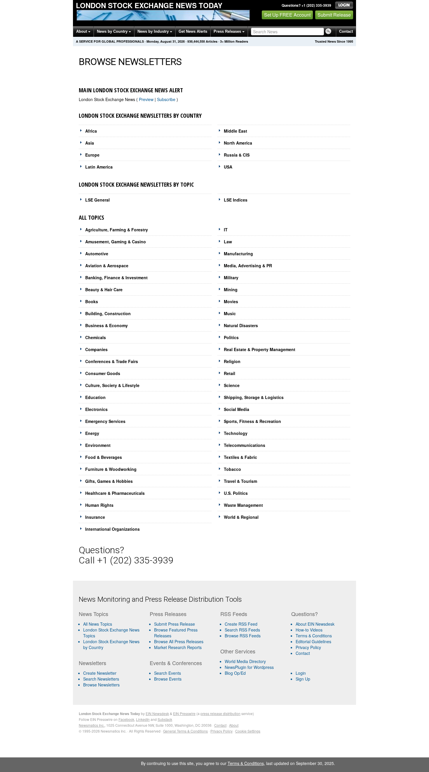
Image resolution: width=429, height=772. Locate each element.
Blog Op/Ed (235, 673)
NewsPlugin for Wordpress (249, 667)
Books (91, 301)
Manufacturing (238, 253)
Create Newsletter (99, 673)
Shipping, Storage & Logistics (254, 397)
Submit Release (334, 14)
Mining (231, 289)
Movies (231, 301)
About (82, 31)
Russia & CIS (237, 155)
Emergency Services (105, 421)
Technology (235, 433)
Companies (96, 349)
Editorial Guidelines (313, 641)
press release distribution (220, 713)
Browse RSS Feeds (243, 636)
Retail (229, 373)
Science (232, 385)
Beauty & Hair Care (104, 289)
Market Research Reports (178, 647)
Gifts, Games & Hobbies (109, 481)
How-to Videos (309, 630)
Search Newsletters (101, 679)
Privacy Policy (308, 647)
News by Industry (153, 31)
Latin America (99, 167)
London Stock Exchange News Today (149, 5)
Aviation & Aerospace (106, 265)
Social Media (236, 409)
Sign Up (303, 679)
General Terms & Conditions (185, 730)
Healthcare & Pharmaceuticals (115, 493)
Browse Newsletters (101, 685)
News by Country (113, 31)
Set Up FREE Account (287, 14)
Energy (92, 433)
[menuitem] (112, 633)
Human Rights (99, 505)
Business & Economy (106, 325)
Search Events (167, 673)
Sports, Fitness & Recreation (252, 421)
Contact (346, 31)
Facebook (126, 719)
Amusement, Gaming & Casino (115, 241)
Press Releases (228, 31)
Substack (165, 719)
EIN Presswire (184, 713)
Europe (92, 155)
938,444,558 (196, 41)
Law (228, 241)
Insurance (95, 517)
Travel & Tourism (240, 481)
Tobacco (232, 469)
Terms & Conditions (314, 636)
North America (238, 143)
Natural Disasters (241, 325)
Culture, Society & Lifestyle (112, 385)
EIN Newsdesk (157, 713)
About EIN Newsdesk (315, 624)
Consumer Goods (102, 373)
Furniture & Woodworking (111, 469)
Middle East (235, 131)
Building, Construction (108, 313)
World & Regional (241, 517)
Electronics (96, 409)
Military (231, 277)
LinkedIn (143, 719)
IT (226, 230)
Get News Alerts (193, 31)
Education (95, 397)
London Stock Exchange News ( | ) (128, 99)
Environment (98, 445)
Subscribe (167, 99)
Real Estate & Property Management (259, 349)
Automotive (96, 253)
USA (228, 167)
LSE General (97, 200)
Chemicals (95, 337)
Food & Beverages (103, 457)
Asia (89, 143)
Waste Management (243, 505)
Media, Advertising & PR (248, 265)
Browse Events (168, 679)
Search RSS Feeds (242, 630)
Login (301, 673)
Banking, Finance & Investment (116, 277)
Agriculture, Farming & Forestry (116, 230)
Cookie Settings (247, 730)
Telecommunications (244, 445)
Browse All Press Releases (178, 641)
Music (230, 313)
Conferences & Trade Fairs (111, 361)
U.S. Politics (236, 493)
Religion (232, 361)
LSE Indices (235, 200)
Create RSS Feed (241, 624)
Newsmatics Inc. (91, 725)
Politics (231, 337)
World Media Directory (245, 661)
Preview (147, 99)
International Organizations (112, 529)
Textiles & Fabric (240, 457)
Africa (91, 131)
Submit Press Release (174, 624)
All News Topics (97, 624)
